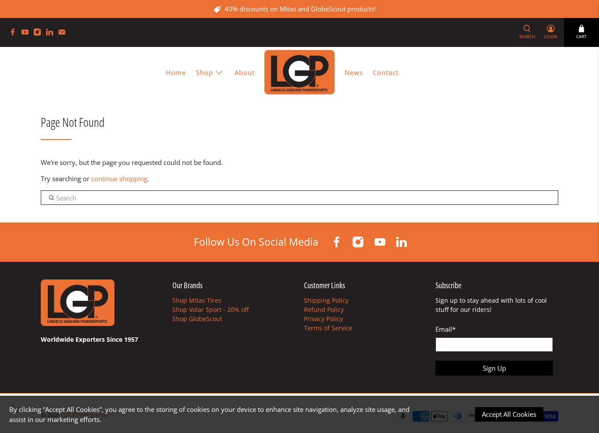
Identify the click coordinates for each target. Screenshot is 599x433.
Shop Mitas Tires (196, 300)
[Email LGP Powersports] (64, 33)
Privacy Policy (323, 319)
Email (445, 329)
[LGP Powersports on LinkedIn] (52, 33)
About (245, 72)
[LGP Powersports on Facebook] (15, 33)
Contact (386, 72)
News (354, 72)
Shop (204, 72)
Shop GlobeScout (197, 319)
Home (176, 72)
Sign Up (494, 368)
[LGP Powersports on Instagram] (39, 33)
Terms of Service (328, 328)
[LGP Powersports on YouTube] (27, 33)
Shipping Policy (326, 300)
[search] (299, 197)
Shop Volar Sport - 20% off (210, 309)
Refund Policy (324, 309)
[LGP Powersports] (299, 72)
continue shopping (119, 178)
